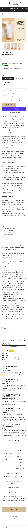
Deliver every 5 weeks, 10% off (13, 96)
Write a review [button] (14, 346)
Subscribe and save (10, 93)
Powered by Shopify (14, 518)
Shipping (4, 68)
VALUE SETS (7, 450)
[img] (9, 366)
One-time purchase (10, 90)
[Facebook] (2, 328)
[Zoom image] (14, 30)
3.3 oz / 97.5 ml (20, 78)
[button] (4, 30)
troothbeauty (15, 516)
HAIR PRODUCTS (7, 453)
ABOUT (8, 459)
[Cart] (25, 3)
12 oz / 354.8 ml (8, 78)
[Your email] (14, 505)
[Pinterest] (5, 328)
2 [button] (12, 440)
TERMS (20, 459)
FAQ (19, 453)
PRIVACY (19, 456)
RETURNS (19, 462)
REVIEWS (7, 456)
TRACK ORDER (19, 468)
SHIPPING (19, 450)
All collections (5, 13)
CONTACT (19, 465)
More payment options (14, 112)
